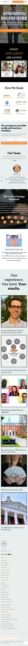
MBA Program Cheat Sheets (7, 626)
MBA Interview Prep (5, 604)
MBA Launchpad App (6, 614)
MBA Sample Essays (5, 621)
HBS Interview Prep (5, 607)
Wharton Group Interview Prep (8, 609)
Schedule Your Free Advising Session (14, 143)
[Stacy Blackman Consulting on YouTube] (9, 554)
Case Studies (4, 567)
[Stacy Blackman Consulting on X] (4, 554)
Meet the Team (4, 562)
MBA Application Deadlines (7, 624)
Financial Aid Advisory (6, 599)
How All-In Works (5, 575)
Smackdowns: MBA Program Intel (8, 628)
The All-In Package (5, 573)
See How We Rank (5, 565)
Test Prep (3, 583)
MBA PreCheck (4, 592)
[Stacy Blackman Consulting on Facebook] (2, 554)
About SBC (3, 560)
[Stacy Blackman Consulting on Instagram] (11, 554)
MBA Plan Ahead (5, 594)
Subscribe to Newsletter (9, 637)
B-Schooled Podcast (5, 617)
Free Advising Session (18, 1)
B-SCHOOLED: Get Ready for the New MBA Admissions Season (14, 253)
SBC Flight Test (5, 585)
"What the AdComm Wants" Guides (9, 619)
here (15, 160)
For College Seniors (5, 587)
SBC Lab (3, 590)
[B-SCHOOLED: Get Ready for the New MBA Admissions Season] (14, 240)
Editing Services (4, 596)
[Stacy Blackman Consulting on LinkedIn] (6, 554)
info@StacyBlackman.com (6, 551)
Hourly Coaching (5, 577)
